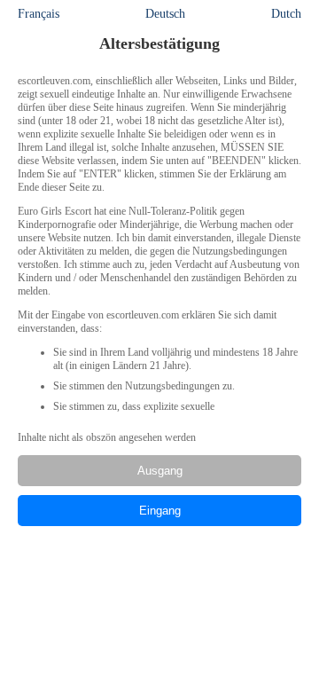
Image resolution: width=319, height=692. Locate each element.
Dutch (286, 13)
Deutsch (165, 13)
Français (38, 13)
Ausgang (160, 470)
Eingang (160, 510)
